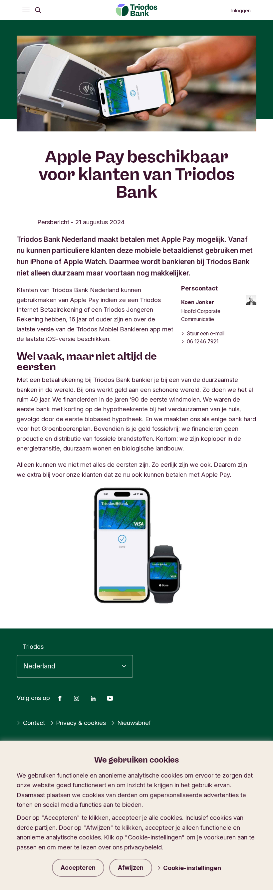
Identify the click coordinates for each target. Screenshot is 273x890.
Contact (34, 722)
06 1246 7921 (202, 341)
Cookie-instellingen (192, 867)
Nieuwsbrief (134, 722)
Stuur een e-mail (205, 333)
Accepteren (78, 867)
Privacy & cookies (81, 722)
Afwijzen (130, 867)
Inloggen (241, 11)
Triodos (33, 646)
